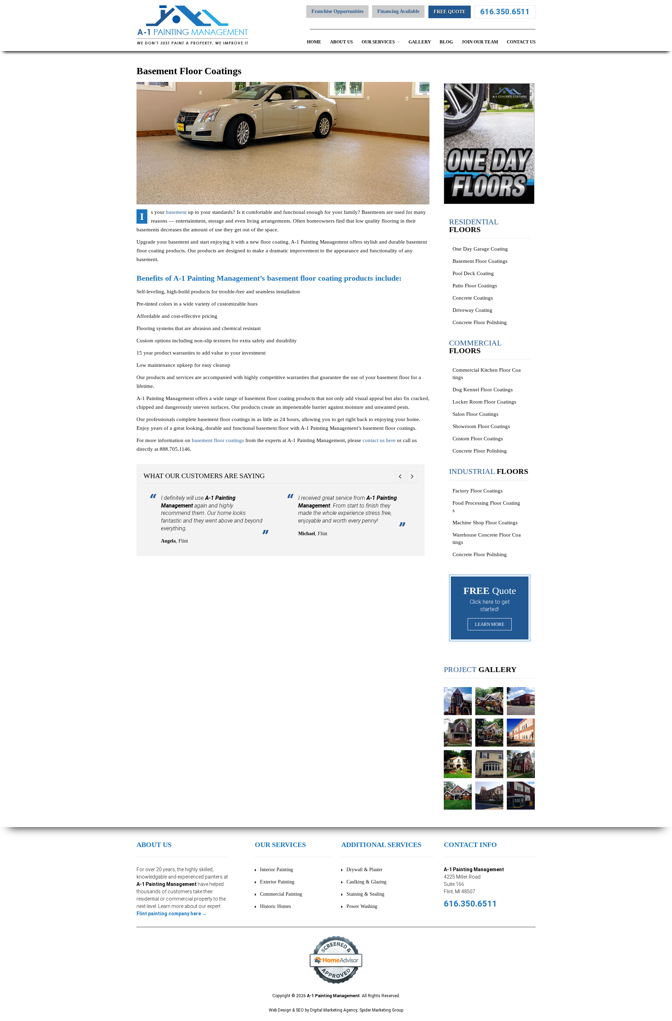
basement (176, 212)
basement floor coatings (218, 440)
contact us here (379, 440)
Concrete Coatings (473, 298)
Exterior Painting (277, 881)
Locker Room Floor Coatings (484, 402)
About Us (341, 41)
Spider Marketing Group (381, 1010)
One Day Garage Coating (480, 249)
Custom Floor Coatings (478, 438)
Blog (446, 41)
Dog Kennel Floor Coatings (483, 389)
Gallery (419, 41)
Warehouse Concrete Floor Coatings (487, 538)
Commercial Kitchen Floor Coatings (487, 373)
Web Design (280, 1010)
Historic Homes (275, 906)
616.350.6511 (505, 11)
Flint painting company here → (171, 913)
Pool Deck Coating (473, 273)
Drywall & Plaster (364, 869)
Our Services (379, 41)
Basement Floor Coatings (480, 261)
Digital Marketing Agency (333, 1010)
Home (314, 41)
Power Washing (361, 906)
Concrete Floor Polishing (480, 322)
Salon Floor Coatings (475, 414)
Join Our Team (480, 41)
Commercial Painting (281, 894)
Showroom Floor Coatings (481, 426)
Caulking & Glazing (366, 881)
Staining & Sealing (365, 894)
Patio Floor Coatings (475, 285)
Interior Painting (276, 869)
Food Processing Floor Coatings (486, 506)
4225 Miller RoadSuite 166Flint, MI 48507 (462, 884)
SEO (300, 1010)
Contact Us (521, 41)
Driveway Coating (472, 310)
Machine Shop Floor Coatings (485, 522)
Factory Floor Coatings (478, 491)
